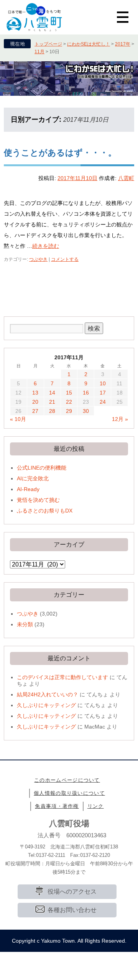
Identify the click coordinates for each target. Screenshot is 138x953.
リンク (95, 806)
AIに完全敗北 (33, 478)
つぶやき (38, 259)
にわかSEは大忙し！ (88, 44)
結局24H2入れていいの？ (47, 694)
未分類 (25, 624)
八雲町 (126, 178)
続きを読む (45, 246)
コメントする (65, 259)
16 (86, 393)
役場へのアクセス (72, 891)
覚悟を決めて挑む (38, 500)
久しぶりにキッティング (46, 705)
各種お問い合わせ (72, 910)
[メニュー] (122, 17)
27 (35, 411)
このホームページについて (67, 780)
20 (35, 402)
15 (69, 393)
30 (86, 411)
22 (69, 402)
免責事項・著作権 (57, 806)
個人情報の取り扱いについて (69, 793)
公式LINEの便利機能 (41, 468)
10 (103, 383)
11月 (39, 51)
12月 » (120, 419)
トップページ (48, 44)
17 (103, 393)
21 (52, 402)
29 (69, 411)
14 (52, 393)
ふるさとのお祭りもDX (44, 511)
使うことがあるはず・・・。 (60, 152)
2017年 (122, 44)
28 (52, 411)
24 (103, 402)
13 (35, 393)
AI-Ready (28, 489)
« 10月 (18, 419)
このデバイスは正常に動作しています (62, 677)
